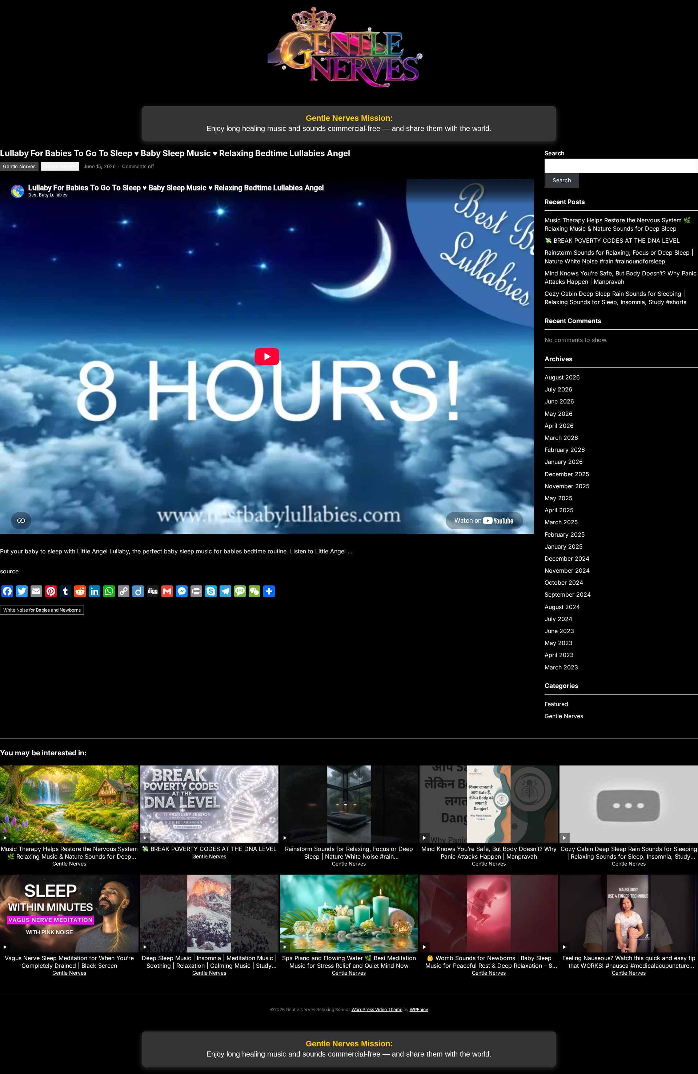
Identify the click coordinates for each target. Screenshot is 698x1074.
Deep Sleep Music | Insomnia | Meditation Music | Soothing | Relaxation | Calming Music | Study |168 (209, 965)
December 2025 (567, 474)
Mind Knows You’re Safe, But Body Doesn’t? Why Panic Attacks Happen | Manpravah (489, 852)
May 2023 (559, 643)
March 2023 (561, 667)
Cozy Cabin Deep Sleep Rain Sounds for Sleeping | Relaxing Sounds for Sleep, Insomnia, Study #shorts (629, 856)
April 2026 (559, 425)
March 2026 (561, 437)
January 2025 (564, 546)
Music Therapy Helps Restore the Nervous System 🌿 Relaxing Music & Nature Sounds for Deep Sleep (69, 856)
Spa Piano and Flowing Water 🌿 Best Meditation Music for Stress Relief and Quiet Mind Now (349, 961)
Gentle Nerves (19, 166)
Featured (556, 704)
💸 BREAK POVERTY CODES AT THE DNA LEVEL (612, 240)
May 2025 (559, 498)
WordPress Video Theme (377, 1009)
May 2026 (559, 413)
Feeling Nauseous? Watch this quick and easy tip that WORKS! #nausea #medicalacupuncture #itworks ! (628, 965)
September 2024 (568, 594)
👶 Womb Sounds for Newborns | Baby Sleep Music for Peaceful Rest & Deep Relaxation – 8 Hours (488, 965)
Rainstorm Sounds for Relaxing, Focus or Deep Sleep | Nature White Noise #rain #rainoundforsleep (349, 856)
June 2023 (559, 631)
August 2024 (562, 606)
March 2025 (561, 522)
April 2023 (559, 655)
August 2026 (562, 377)
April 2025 (559, 510)
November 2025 (567, 486)
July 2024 (558, 618)
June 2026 (559, 401)
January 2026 (564, 461)
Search (555, 153)
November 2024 (567, 570)
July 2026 (558, 389)
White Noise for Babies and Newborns (42, 610)
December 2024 (567, 558)
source (9, 571)
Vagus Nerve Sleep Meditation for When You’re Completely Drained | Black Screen (69, 961)
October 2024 (564, 582)
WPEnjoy (419, 1009)
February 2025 (565, 534)
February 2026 (565, 449)
